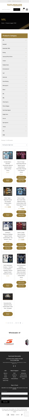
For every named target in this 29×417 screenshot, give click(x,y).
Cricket (4, 60)
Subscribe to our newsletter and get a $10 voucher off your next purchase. (14, 388)
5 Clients (24, 362)
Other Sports (5, 102)
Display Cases (6, 64)
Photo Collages (6, 106)
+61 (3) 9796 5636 (14, 360)
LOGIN (9, 1)
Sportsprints (5, 122)
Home (2, 23)
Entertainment (6, 69)
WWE (4, 135)
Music (4, 89)
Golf (3, 73)
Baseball (4, 44)
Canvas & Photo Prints (7, 56)
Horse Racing (5, 81)
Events (23, 378)
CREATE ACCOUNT (16, 1)
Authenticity (23, 373)
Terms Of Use (5, 380)
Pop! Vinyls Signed (7, 110)
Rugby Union (5, 114)
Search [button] (16, 9)
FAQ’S (14, 373)
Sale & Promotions (23, 376)
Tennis (4, 126)
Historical (5, 77)
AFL (3, 40)
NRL (3, 97)
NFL (3, 93)
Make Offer (21, 180)
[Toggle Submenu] (24, 40)
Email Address (5, 396)
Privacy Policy (5, 378)
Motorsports (5, 85)
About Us (5, 373)
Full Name (4, 391)
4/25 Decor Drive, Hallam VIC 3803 (14, 358)
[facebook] (15, 366)
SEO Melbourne (5, 410)
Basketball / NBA (6, 48)
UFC (3, 130)
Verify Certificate (14, 378)
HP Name (3, 386)
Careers (5, 376)
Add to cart (21, 177)
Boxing (4, 52)
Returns (14, 376)
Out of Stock (7, 180)
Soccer (4, 118)
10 (20, 323)
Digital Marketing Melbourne (17, 410)
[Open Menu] (27, 9)
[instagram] (13, 366)
